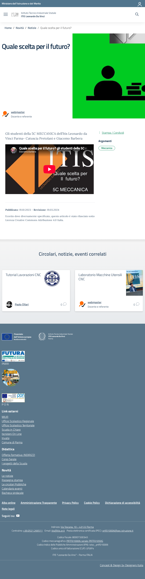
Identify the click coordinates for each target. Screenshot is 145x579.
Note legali (8, 509)
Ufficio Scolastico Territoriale (18, 425)
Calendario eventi (12, 488)
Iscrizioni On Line (12, 434)
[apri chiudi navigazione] (6, 15)
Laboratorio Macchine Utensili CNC (100, 277)
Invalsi (5, 438)
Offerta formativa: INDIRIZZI (18, 455)
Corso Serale (9, 459)
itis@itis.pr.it (58, 530)
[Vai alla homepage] (14, 15)
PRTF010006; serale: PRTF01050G (84, 541)
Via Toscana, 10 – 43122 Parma (77, 527)
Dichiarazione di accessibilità (122, 503)
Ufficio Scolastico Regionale (18, 421)
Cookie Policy (92, 503)
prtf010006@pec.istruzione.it (117, 530)
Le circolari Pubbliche (14, 484)
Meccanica (106, 148)
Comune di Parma (12, 442)
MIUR (5, 417)
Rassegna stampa (12, 480)
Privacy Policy (70, 503)
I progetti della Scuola (14, 463)
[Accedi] (140, 4)
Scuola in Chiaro (11, 429)
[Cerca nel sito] (137, 14)
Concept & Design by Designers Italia (121, 565)
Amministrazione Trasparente (39, 503)
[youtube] (17, 515)
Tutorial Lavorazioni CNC (23, 274)
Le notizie (7, 476)
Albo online (8, 503)
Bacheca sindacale (13, 493)
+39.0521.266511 (33, 530)
